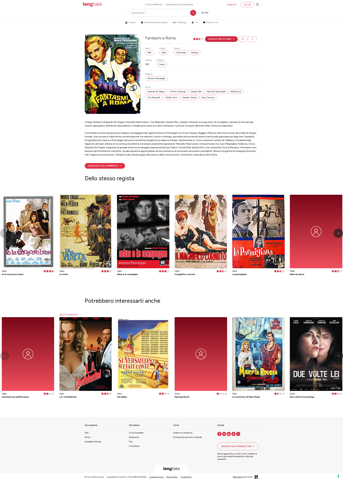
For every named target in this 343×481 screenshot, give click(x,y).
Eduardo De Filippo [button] (156, 91)
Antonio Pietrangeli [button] (156, 78)
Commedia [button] (181, 52)
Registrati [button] (232, 4)
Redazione (134, 437)
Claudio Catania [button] (189, 97)
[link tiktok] (233, 433)
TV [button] (196, 22)
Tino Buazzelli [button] (154, 97)
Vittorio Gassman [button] (178, 91)
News (87, 437)
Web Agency (238, 477)
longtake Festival (93, 441)
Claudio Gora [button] (171, 97)
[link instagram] (224, 433)
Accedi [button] (247, 4)
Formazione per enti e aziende (187, 437)
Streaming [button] (181, 22)
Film (86, 432)
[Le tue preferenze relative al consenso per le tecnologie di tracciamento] (338, 476)
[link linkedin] (229, 433)
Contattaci (134, 446)
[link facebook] (219, 433)
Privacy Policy (172, 477)
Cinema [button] (132, 22)
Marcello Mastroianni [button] (216, 91)
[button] (221, 39)
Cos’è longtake (136, 432)
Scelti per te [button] (212, 22)
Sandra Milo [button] (196, 91)
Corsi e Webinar (154, 4)
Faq (130, 441)
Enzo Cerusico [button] (208, 97)
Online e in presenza (182, 432)
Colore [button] (162, 64)
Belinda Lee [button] (236, 91)
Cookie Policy (186, 477)
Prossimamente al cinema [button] (156, 22)
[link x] (238, 433)
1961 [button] (150, 52)
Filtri (206, 13)
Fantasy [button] (194, 52)
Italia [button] (163, 52)
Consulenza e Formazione (179, 4)
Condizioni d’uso (156, 477)
